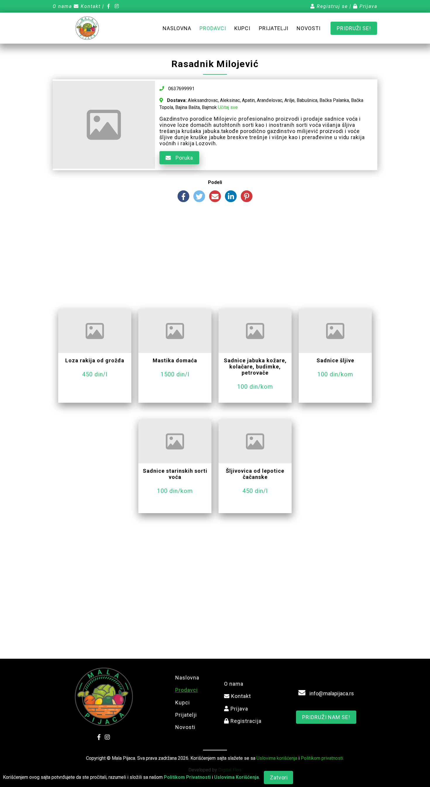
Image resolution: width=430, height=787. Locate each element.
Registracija (245, 721)
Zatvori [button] (279, 777)
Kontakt (90, 6)
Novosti (308, 28)
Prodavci (212, 28)
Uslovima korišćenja (277, 758)
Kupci (242, 28)
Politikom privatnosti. (322, 758)
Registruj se (331, 6)
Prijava (367, 6)
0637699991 (181, 88)
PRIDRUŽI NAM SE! (326, 717)
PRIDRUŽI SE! (354, 28)
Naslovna (177, 28)
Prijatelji (273, 28)
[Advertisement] (215, 258)
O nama (62, 6)
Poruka (183, 158)
